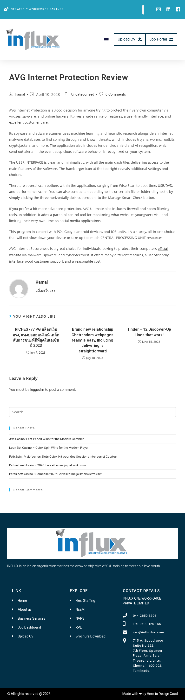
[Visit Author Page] (18, 288)
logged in (37, 390)
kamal (20, 94)
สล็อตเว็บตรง (45, 291)
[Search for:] (92, 411)
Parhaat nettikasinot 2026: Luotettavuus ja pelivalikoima (47, 465)
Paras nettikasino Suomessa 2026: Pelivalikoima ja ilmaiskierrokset (55, 474)
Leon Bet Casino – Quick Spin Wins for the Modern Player (48, 447)
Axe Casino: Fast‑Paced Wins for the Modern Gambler (46, 439)
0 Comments (116, 94)
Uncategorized (82, 94)
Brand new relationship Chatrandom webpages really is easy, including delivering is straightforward (92, 340)
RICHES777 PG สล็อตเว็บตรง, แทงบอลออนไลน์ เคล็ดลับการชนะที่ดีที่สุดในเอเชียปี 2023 (36, 337)
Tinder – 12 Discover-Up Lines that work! (149, 332)
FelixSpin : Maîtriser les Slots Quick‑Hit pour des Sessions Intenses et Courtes (63, 456)
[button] (106, 39)
